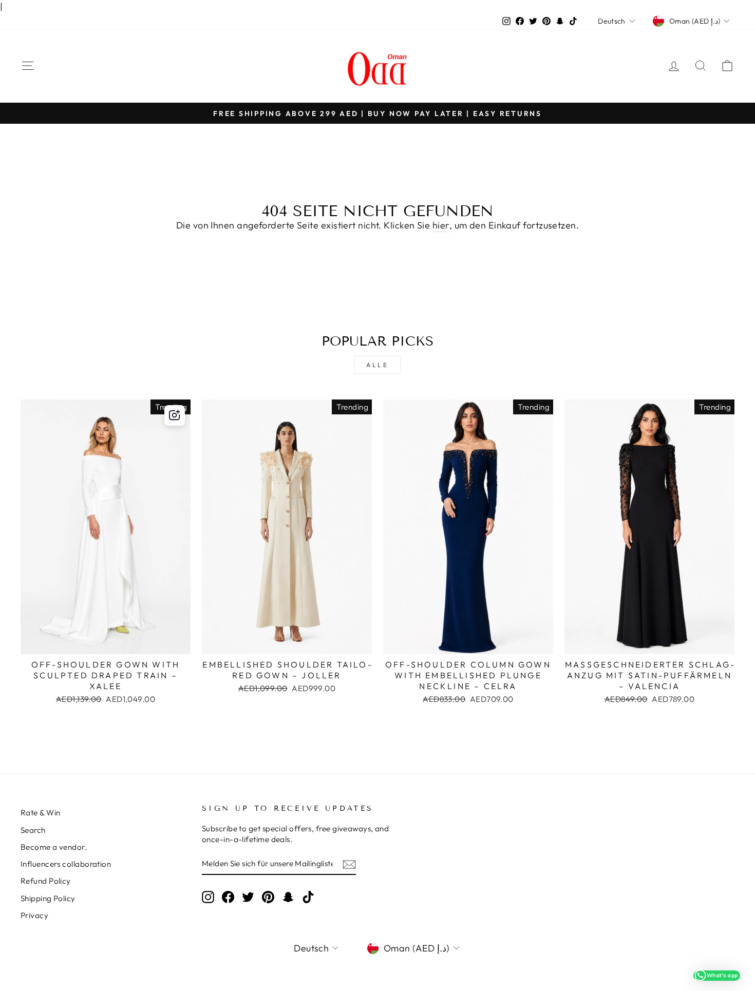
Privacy (34, 915)
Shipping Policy (48, 898)
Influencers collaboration (66, 864)
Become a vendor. (54, 847)
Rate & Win (41, 812)
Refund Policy (46, 881)
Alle (377, 365)
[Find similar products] (174, 415)
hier (440, 225)
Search (33, 830)
